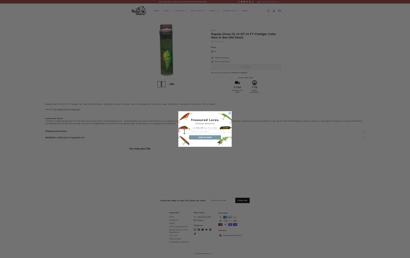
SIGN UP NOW (205, 137)
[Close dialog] (230, 113)
